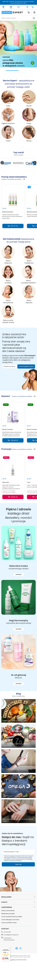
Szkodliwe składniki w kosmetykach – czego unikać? (17, 770)
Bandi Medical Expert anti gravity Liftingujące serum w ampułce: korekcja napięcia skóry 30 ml (11, 434)
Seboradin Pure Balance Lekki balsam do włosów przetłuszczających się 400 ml (11, 487)
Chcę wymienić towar (9, 923)
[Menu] (34, 12)
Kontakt (5, 929)
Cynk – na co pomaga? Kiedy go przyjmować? (13, 745)
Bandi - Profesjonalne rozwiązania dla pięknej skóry (24, 72)
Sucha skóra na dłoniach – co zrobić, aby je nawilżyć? (17, 820)
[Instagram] (20, 948)
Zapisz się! (18, 864)
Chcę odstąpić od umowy (10, 920)
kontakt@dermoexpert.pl (11, 935)
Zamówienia (6, 907)
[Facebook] (16, 948)
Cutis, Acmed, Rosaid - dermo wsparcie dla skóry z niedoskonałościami (24, 69)
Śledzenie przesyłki (8, 914)
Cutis (28, 482)
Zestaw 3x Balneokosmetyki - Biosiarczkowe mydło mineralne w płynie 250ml (12, 216)
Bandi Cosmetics (7, 429)
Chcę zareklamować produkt (11, 917)
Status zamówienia (8, 911)
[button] (5, 44)
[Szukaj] (34, 18)
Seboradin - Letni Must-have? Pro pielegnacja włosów (12, 72)
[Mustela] (6, 163)
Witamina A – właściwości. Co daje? (14, 721)
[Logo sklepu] (12, 12)
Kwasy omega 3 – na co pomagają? (15, 796)
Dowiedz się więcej (9, 366)
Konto (4, 902)
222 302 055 (7, 932)
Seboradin (5, 482)
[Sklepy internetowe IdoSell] (18, 960)
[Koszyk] (30, 12)
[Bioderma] (18, 163)
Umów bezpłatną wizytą (26, 366)
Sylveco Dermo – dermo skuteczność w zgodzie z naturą (12, 69)
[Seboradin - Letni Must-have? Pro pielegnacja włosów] (18, 44)
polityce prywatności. (16, 860)
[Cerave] (31, 163)
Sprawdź (18, 574)
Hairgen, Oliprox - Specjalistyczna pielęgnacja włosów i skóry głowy (18, 74)
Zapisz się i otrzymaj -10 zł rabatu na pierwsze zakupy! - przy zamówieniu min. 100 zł (18, 2)
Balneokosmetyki (7, 212)
